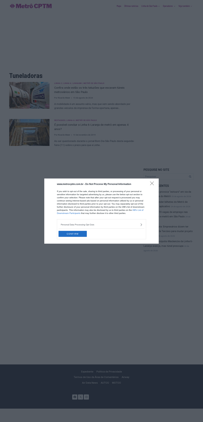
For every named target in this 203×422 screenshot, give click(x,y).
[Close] (153, 184)
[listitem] (101, 224)
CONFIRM (73, 234)
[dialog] (101, 211)
